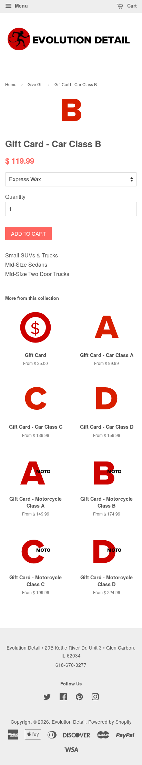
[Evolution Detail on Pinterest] (79, 697)
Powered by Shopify (110, 721)
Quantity (15, 197)
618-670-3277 (71, 664)
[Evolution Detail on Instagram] (95, 697)
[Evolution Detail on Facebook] (63, 697)
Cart (131, 5)
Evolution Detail (68, 721)
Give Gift (35, 84)
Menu (20, 5)
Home (11, 84)
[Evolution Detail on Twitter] (47, 697)
